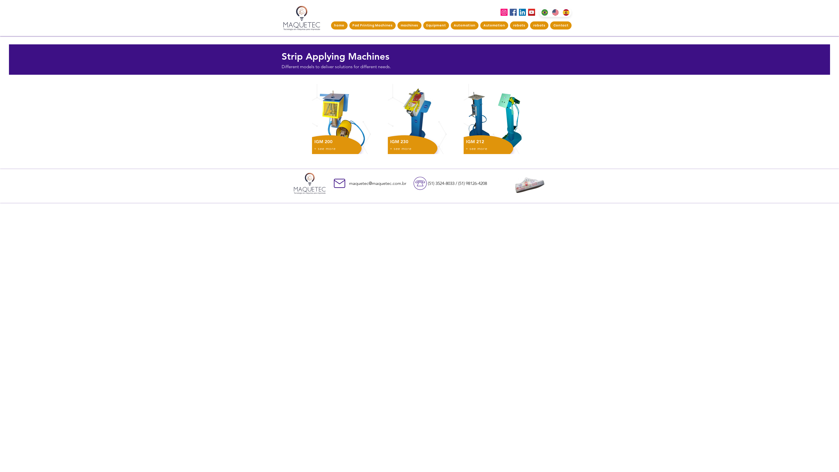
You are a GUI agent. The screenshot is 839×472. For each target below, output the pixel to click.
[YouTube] (531, 12)
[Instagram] (504, 12)
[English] (555, 12)
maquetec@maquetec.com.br (377, 183)
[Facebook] (513, 12)
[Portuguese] (544, 12)
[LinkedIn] (522, 12)
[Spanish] (566, 12)
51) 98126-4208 (473, 183)
